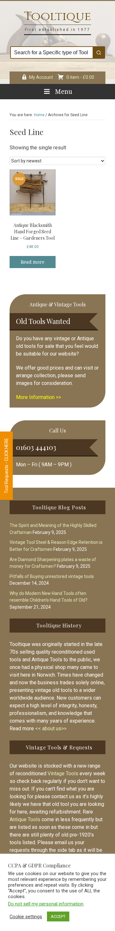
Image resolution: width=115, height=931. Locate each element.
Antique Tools (25, 819)
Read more (32, 262)
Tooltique (57, 16)
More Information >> (38, 397)
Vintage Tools (63, 773)
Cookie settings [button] (26, 917)
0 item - (80, 77)
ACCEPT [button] (58, 916)
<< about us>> (50, 728)
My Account (41, 77)
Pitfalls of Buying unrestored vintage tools (52, 576)
